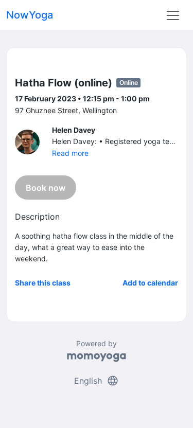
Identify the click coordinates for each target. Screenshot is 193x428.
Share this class (43, 282)
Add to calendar (150, 282)
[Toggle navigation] (173, 15)
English (96, 380)
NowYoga (29, 15)
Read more (70, 153)
